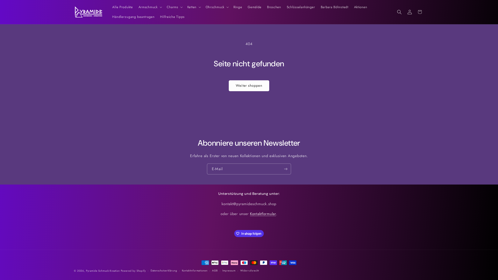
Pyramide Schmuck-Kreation (103, 271)
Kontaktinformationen (195, 270)
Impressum (229, 270)
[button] (150, 7)
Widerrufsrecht (249, 270)
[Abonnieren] (286, 169)
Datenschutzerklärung (164, 270)
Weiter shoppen (249, 85)
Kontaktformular (263, 213)
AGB (215, 270)
